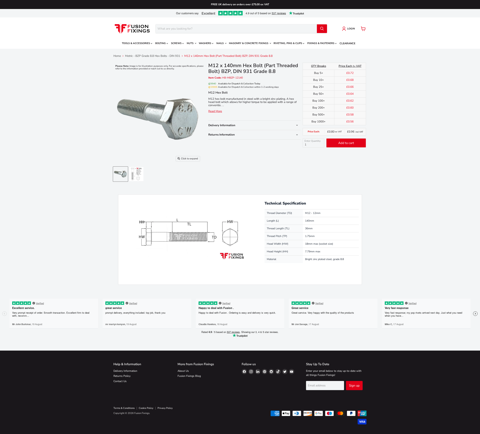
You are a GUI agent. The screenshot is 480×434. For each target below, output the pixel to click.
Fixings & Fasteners (321, 43)
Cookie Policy (146, 408)
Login (351, 28)
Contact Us (120, 381)
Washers (205, 43)
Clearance (347, 43)
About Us (183, 371)
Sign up (354, 385)
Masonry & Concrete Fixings (249, 43)
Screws (176, 43)
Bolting (160, 43)
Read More (215, 111)
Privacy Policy (165, 408)
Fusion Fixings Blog (189, 376)
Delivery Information (125, 371)
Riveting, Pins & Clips (288, 43)
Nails (220, 43)
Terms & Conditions (124, 408)
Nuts (190, 43)
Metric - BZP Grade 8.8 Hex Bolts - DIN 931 (152, 56)
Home (117, 56)
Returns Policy (121, 376)
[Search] (322, 28)
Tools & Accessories (136, 43)
